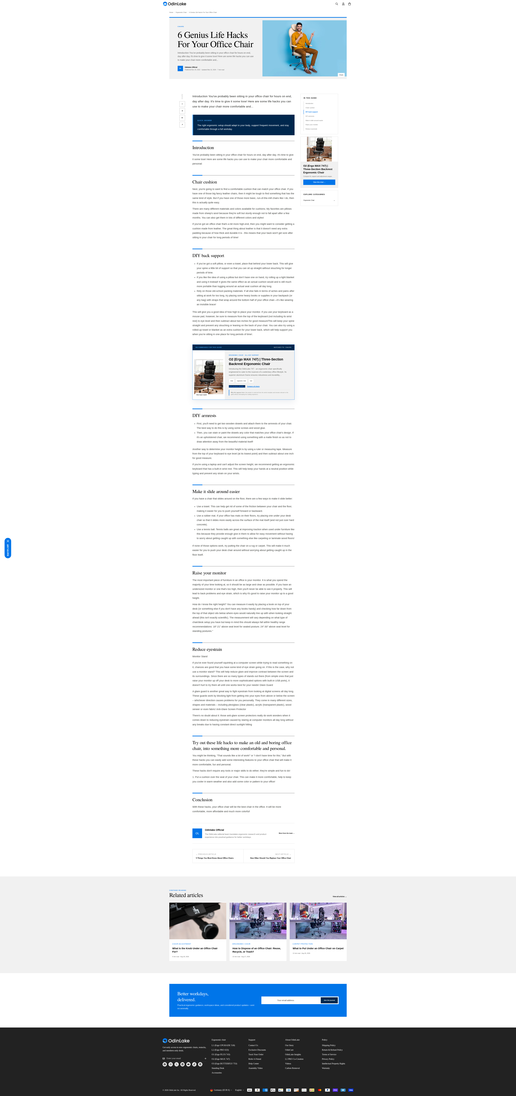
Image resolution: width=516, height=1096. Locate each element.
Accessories (217, 1073)
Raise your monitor (312, 124)
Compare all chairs (253, 386)
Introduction (309, 103)
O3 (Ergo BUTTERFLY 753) (224, 1063)
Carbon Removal (292, 1068)
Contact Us (253, 1045)
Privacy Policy (328, 1059)
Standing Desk (218, 1068)
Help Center (253, 1063)
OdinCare (289, 1050)
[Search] (336, 4)
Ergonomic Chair (181, 12)
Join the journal (329, 1000)
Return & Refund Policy (332, 1050)
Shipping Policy (329, 1045)
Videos (288, 1063)
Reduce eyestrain (311, 129)
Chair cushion (310, 108)
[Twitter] (176, 1064)
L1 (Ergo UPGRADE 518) (223, 1045)
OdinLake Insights (293, 1054)
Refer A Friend (254, 1059)
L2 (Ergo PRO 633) (220, 1050)
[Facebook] (165, 1064)
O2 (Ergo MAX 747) (221, 1059)
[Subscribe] (203, 1058)
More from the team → (287, 833)
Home (171, 12)
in (182, 117)
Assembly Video (255, 1068)
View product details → (237, 386)
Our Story (289, 1045)
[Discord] (200, 1064)
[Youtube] (188, 1064)
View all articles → (340, 897)
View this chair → (319, 182)
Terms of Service (329, 1054)
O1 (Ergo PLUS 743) (221, 1054)
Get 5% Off (7, 550)
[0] (349, 4)
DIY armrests (310, 116)
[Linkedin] (182, 1064)
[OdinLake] (175, 4)
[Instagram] (171, 1064)
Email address (268, 999)
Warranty (326, 1068)
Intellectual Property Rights (333, 1063)
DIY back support (312, 112)
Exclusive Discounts (257, 1050)
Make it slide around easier (314, 120)
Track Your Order (255, 1054)
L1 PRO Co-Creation (294, 1059)
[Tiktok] (194, 1064)
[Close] (8, 541)
